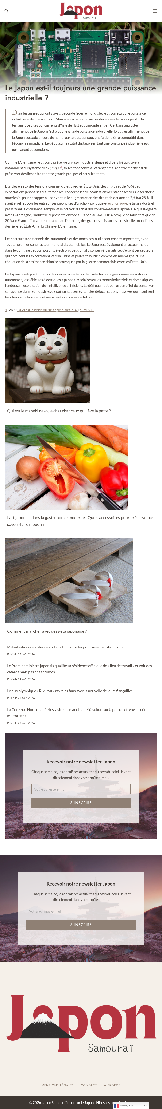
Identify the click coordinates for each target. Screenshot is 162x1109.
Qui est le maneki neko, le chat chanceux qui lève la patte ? (59, 410)
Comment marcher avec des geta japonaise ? (47, 630)
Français (126, 1105)
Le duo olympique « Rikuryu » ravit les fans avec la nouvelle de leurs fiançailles (70, 690)
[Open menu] (155, 11)
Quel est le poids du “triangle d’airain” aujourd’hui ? (55, 310)
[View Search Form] (6, 11)
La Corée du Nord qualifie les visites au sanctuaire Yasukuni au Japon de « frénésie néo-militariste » (77, 712)
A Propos (112, 1085)
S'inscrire (81, 803)
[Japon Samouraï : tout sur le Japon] (81, 11)
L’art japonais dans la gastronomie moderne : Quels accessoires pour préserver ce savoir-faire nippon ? (80, 521)
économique (117, 203)
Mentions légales (58, 1085)
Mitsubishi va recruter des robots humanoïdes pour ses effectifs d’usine (65, 647)
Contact (89, 1085)
